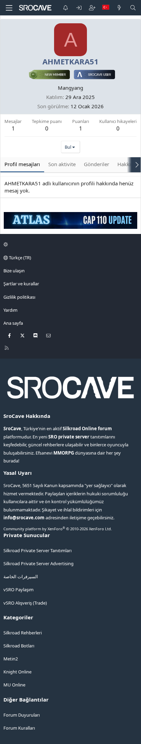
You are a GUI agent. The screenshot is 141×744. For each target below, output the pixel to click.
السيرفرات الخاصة (20, 576)
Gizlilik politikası (19, 297)
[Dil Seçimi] (106, 8)
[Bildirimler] (65, 8)
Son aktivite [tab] (62, 164)
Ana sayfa (13, 323)
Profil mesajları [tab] (22, 164)
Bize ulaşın (14, 271)
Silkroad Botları (18, 646)
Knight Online (17, 672)
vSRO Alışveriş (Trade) (25, 603)
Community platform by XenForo (57, 528)
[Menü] (8, 8)
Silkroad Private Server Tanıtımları (37, 550)
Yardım (10, 310)
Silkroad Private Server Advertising (38, 563)
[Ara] (133, 8)
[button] (69, 244)
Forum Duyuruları (21, 715)
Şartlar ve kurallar (21, 284)
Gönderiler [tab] (96, 164)
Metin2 (10, 659)
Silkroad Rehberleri (22, 633)
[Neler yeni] (119, 8)
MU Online (14, 685)
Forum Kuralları (19, 728)
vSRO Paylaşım (18, 589)
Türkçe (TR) (19, 258)
